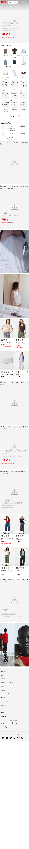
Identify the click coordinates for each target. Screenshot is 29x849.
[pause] (27, 251)
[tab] (3, 6)
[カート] (23, 2)
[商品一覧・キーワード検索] (27, 2)
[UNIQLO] (3, 2)
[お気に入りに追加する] (13, 340)
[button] (7, 328)
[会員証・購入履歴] (19, 2)
